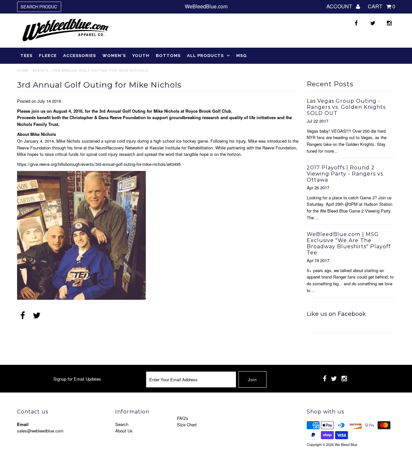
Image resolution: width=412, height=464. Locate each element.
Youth (140, 55)
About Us (124, 431)
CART (381, 6)
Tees (26, 55)
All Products (205, 55)
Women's (114, 55)
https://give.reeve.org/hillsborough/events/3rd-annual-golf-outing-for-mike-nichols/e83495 (99, 164)
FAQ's (182, 418)
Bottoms (168, 55)
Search (121, 424)
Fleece (48, 55)
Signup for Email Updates (77, 379)
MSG (241, 55)
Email (23, 424)
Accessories (79, 55)
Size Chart (187, 424)
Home (23, 70)
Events (41, 70)
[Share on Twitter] (37, 315)
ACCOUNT (339, 6)
